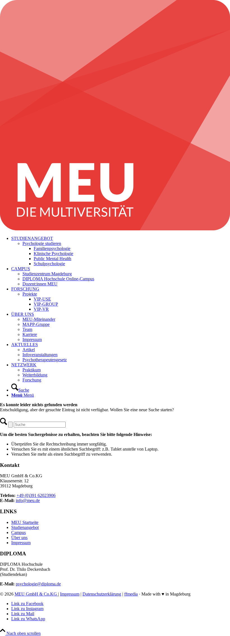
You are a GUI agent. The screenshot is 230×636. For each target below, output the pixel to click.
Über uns (19, 537)
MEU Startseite (24, 522)
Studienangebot (25, 527)
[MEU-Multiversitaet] (115, 228)
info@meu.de (28, 500)
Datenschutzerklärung (101, 594)
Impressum (21, 542)
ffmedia (131, 594)
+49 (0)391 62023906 (36, 495)
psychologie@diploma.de (38, 584)
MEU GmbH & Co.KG (36, 594)
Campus (18, 532)
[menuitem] (120, 251)
